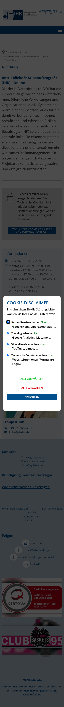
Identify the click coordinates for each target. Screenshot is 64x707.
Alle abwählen (32, 388)
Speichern (32, 397)
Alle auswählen (32, 379)
